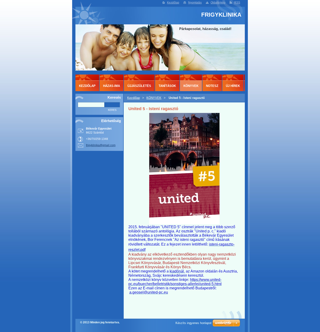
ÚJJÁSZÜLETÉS (139, 86)
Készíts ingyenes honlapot (193, 323)
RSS (237, 2)
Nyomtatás (195, 2)
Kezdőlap (173, 2)
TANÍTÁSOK (167, 86)
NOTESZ (212, 86)
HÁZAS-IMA (111, 86)
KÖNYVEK (153, 98)
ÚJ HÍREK (233, 86)
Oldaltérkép (218, 2)
